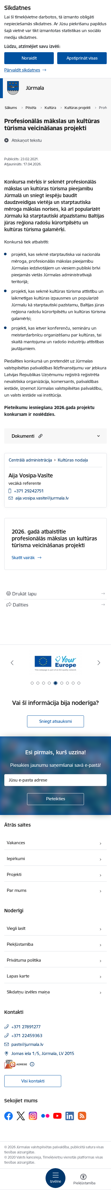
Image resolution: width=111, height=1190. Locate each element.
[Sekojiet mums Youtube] (57, 1115)
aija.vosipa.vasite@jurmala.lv (42, 498)
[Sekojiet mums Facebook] (8, 1116)
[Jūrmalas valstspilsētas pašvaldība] (44, 94)
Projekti (14, 874)
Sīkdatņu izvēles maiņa (28, 992)
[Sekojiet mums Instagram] (33, 1116)
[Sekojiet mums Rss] (82, 1116)
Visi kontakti (32, 1081)
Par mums (16, 890)
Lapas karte (18, 976)
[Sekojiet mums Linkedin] (69, 1116)
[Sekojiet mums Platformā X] (21, 1116)
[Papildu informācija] (32, 1064)
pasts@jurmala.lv (27, 1044)
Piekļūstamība (20, 944)
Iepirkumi (16, 858)
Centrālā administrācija (30, 460)
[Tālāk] (98, 662)
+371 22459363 (26, 1035)
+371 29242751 (29, 491)
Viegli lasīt (16, 928)
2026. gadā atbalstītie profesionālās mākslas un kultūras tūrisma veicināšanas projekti (54, 538)
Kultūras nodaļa (73, 460)
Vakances (16, 842)
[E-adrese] (15, 1064)
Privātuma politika (24, 960)
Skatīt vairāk (23, 557)
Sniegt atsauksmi (55, 721)
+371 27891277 (26, 1026)
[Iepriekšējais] (12, 662)
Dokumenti (23, 436)
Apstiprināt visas (82, 58)
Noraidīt (29, 58)
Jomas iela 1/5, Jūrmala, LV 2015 (42, 1053)
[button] (39, 435)
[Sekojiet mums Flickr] (45, 1115)
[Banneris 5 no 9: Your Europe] (55, 662)
